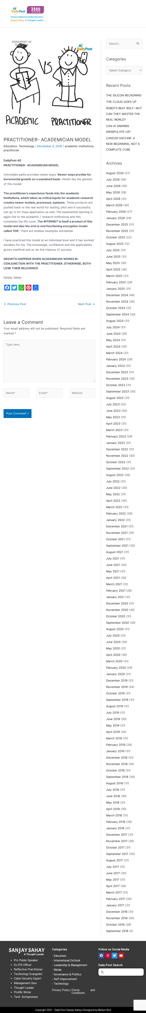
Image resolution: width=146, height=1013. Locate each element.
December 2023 (117, 372)
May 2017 (112, 879)
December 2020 (117, 603)
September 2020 (117, 622)
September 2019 (117, 699)
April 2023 (113, 423)
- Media (56, 969)
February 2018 (115, 822)
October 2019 (115, 693)
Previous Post (15, 304)
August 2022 (115, 475)
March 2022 (114, 507)
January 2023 (115, 443)
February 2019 (115, 744)
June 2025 (113, 256)
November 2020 (117, 610)
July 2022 (113, 481)
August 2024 (115, 321)
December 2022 (117, 449)
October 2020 (115, 616)
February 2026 (116, 211)
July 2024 (113, 327)
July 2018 (112, 789)
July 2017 (112, 866)
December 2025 (117, 224)
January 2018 (115, 828)
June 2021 (113, 565)
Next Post (86, 304)
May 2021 (112, 571)
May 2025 (113, 263)
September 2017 (117, 854)
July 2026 (113, 179)
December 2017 (116, 834)
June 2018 (113, 796)
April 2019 (113, 732)
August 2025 (115, 243)
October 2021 (115, 539)
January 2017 (115, 905)
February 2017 (115, 899)
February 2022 (116, 513)
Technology (26, 146)
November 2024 (117, 301)
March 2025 (114, 276)
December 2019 (116, 680)
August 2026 (115, 173)
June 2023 (113, 410)
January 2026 (115, 218)
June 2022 (113, 488)
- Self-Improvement (64, 979)
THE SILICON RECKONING (123, 95)
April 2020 (113, 655)
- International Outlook (66, 960)
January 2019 (115, 751)
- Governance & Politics (66, 974)
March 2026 (114, 205)
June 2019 (113, 719)
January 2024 (115, 366)
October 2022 (115, 462)
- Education (59, 956)
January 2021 (115, 597)
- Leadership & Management (69, 965)
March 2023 (114, 430)
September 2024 (117, 314)
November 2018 (117, 764)
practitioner (11, 150)
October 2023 (115, 385)
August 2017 (114, 860)
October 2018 (115, 770)
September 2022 (117, 468)
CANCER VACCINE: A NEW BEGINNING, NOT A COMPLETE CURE (123, 143)
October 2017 (115, 847)
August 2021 (114, 552)
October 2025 (115, 237)
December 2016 (116, 911)
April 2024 (113, 346)
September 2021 (117, 545)
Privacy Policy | (61, 990)
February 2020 (116, 667)
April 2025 (113, 269)
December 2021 (116, 526)
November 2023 (117, 378)
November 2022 (117, 455)
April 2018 (113, 809)
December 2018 (116, 757)
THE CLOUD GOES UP (121, 101)
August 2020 (115, 629)
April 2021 (113, 577)
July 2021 (112, 558)
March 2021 (114, 584)
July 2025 (113, 250)
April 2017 (113, 886)
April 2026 (113, 199)
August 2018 (114, 783)
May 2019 (112, 725)
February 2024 (116, 359)
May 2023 (113, 417)
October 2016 (115, 924)
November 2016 (117, 918)
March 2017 (114, 892)
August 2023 (115, 398)
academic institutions (79, 146)
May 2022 (113, 494)
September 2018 (117, 777)
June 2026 (113, 186)
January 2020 (115, 674)
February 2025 (116, 282)
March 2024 (114, 353)
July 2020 (113, 635)
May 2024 (113, 340)
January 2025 (115, 288)
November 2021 (117, 533)
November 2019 (117, 687)
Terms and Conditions (83, 991)
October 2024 (115, 308)
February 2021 (115, 590)
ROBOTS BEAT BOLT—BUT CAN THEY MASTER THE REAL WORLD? (124, 113)
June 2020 (113, 642)
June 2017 (113, 873)
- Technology (60, 983)
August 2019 (114, 706)
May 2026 (113, 192)
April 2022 (113, 500)
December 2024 (117, 295)
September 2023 (117, 391)
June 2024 (113, 333)
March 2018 (114, 815)
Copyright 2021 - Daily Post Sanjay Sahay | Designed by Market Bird (73, 1010)
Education (10, 146)
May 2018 (112, 802)
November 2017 (116, 841)
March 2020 (114, 661)
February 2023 (116, 436)
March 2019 (114, 738)
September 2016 (117, 931)
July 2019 (112, 712)
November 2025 (117, 231)
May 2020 (113, 648)
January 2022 (115, 520)
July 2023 (113, 404)
